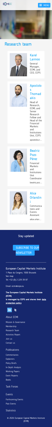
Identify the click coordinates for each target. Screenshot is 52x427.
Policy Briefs (11, 363)
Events (9, 394)
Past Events (11, 403)
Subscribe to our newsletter (27, 250)
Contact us (10, 343)
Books (8, 379)
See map (9, 276)
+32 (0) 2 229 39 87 (18, 279)
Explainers (10, 359)
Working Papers (12, 371)
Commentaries (12, 355)
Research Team (12, 330)
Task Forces (12, 386)
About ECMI (12, 317)
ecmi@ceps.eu (18, 286)
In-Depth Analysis (13, 367)
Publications (12, 349)
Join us (9, 339)
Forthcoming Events (14, 399)
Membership (11, 326)
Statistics (11, 410)
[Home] (7, 4)
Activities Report (13, 334)
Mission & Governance (15, 322)
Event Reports (12, 375)
